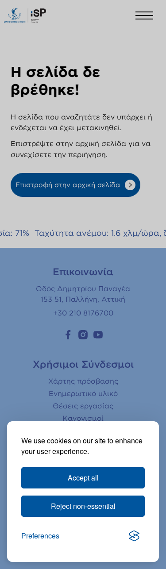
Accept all (83, 478)
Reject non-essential (83, 506)
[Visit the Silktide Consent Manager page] (134, 535)
